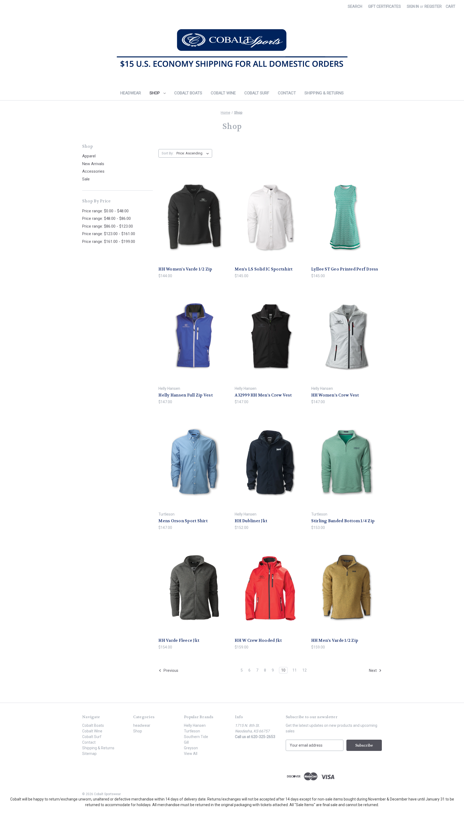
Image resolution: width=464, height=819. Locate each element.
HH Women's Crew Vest (335, 395)
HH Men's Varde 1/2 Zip (334, 640)
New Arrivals (93, 163)
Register (433, 6)
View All (190, 753)
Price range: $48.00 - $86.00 (106, 218)
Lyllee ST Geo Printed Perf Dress (344, 269)
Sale (86, 179)
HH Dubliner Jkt (251, 521)
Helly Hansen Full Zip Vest (185, 395)
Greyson (191, 748)
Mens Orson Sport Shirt (183, 521)
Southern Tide (196, 737)
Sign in (413, 6)
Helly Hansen (195, 725)
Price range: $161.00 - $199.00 (108, 241)
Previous (170, 670)
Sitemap (89, 753)
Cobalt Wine (223, 93)
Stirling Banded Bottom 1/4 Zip (343, 521)
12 (304, 670)
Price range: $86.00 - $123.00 (107, 226)
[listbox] (194, 153)
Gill (186, 742)
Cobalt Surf (256, 93)
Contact (287, 93)
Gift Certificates (384, 6)
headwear (130, 93)
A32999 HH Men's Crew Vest (263, 395)
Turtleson (192, 731)
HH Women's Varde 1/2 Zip (185, 269)
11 (294, 670)
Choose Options (194, 226)
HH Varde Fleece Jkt (178, 640)
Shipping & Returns (324, 93)
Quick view (189, 207)
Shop (155, 93)
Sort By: (167, 153)
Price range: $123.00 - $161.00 (108, 233)
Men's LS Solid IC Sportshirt (263, 269)
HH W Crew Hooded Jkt (258, 640)
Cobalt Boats (188, 93)
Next (373, 670)
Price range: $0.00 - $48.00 (105, 211)
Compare (192, 217)
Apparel (89, 156)
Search (355, 6)
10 (283, 670)
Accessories (93, 171)
